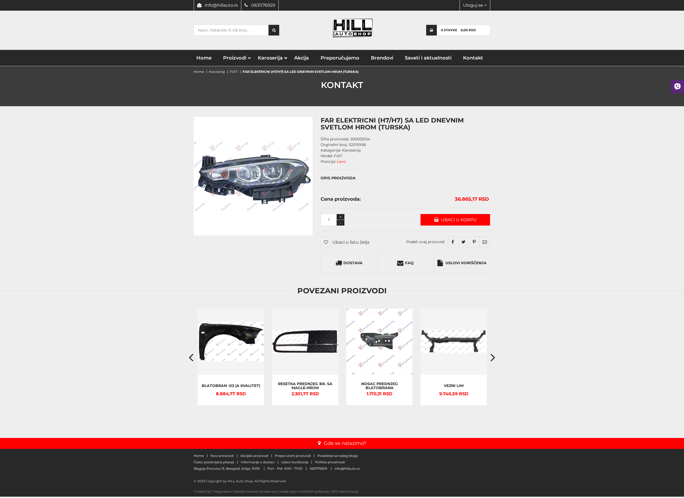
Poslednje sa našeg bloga (337, 455)
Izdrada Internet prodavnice (255, 491)
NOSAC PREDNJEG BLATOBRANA (379, 386)
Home (204, 58)
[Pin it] (474, 242)
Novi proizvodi (222, 455)
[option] (231, 357)
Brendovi (382, 58)
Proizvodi (234, 58)
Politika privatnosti (330, 462)
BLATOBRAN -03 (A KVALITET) (231, 386)
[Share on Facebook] (453, 242)
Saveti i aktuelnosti (428, 58)
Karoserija (270, 58)
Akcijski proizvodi (254, 455)
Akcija (301, 58)
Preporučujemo (340, 58)
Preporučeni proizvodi (293, 455)
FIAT (234, 72)
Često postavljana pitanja (214, 462)
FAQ (409, 262)
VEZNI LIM (454, 386)
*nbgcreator (222, 491)
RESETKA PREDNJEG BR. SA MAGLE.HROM (305, 386)
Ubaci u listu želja (350, 242)
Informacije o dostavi (258, 462)
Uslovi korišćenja (466, 262)
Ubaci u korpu (458, 219)
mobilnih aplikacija (314, 491)
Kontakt (473, 58)
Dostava (353, 262)
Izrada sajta (288, 491)
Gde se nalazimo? (345, 443)
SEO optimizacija (345, 491)
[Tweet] (463, 242)
